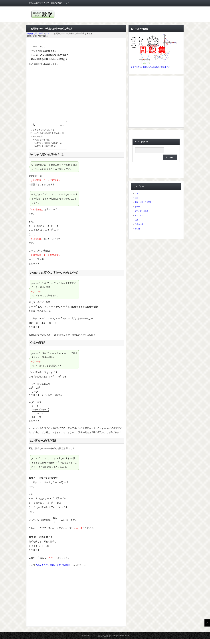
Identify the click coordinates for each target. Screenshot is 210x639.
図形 (136, 198)
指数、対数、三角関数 (143, 202)
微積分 (137, 207)
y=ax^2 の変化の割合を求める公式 (48, 133)
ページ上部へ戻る (207, 623)
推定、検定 (139, 215)
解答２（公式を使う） (47, 146)
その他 (137, 229)
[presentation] (35, 55)
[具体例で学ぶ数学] (43, 18)
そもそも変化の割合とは (44, 130)
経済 (136, 220)
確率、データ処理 (141, 211)
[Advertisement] (76, 93)
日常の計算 (139, 224)
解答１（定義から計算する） (50, 143)
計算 (136, 193)
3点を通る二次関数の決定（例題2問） (54, 565)
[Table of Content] (61, 125)
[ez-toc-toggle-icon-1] (60, 125)
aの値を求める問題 (41, 140)
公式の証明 (38, 136)
